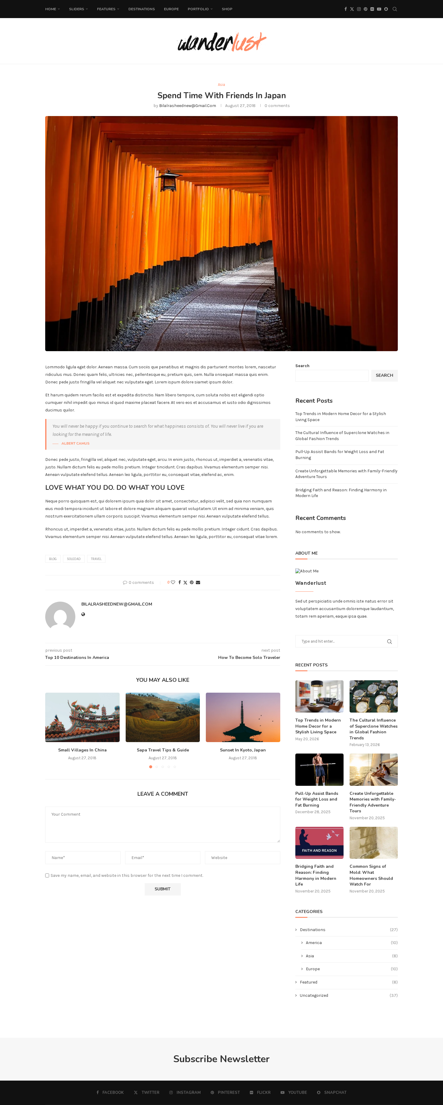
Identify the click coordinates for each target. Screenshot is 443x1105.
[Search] (395, 9)
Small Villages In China (82, 750)
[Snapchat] (386, 9)
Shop (227, 9)
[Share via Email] (198, 582)
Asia (352, 956)
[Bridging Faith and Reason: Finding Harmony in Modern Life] (319, 843)
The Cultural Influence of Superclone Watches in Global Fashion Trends (373, 729)
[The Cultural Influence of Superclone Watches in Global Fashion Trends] (374, 696)
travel (96, 559)
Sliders (76, 9)
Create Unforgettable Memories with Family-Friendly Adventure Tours (373, 802)
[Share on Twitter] (185, 582)
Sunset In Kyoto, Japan (243, 750)
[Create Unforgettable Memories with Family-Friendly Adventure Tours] (374, 770)
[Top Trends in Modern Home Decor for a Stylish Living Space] (319, 696)
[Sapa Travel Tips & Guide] (163, 717)
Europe (171, 9)
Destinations (141, 9)
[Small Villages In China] (82, 717)
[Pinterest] (365, 9)
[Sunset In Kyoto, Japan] (243, 717)
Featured (349, 982)
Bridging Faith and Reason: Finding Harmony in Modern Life (315, 875)
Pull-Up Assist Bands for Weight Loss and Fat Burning (316, 799)
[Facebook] (345, 9)
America (352, 942)
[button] (53, 730)
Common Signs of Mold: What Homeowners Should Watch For (371, 875)
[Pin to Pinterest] (191, 582)
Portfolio (198, 9)
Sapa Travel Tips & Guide (163, 750)
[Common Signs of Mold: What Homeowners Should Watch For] (374, 843)
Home (50, 9)
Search (302, 365)
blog (53, 559)
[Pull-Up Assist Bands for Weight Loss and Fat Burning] (319, 770)
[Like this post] (173, 582)
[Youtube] (379, 9)
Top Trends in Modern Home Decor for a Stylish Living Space (318, 726)
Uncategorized (349, 995)
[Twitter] (352, 9)
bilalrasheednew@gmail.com (187, 105)
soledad (74, 559)
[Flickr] (372, 9)
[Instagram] (359, 9)
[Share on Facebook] (179, 582)
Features (106, 9)
